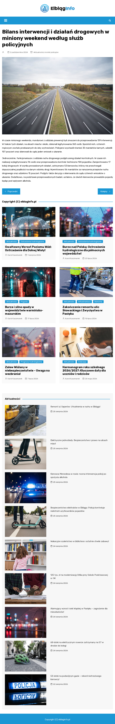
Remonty (98, 302)
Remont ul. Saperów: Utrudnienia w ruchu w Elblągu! (75, 406)
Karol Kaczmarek (15, 255)
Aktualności (39, 52)
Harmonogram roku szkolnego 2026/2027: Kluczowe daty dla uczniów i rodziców (84, 370)
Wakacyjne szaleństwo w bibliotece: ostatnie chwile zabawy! (79, 541)
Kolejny (104, 191)
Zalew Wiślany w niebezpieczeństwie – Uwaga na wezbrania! (27, 370)
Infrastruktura (84, 302)
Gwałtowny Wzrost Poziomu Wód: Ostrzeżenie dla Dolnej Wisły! (28, 248)
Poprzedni (12, 191)
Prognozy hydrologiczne (31, 362)
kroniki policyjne (51, 52)
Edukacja (82, 362)
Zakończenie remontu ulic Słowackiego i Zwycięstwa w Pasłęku (83, 310)
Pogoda (24, 302)
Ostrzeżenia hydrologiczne (32, 241)
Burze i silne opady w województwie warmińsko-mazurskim (24, 310)
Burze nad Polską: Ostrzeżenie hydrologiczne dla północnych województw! (84, 250)
